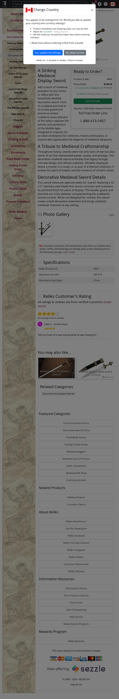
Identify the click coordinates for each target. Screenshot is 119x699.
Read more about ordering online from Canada (57, 42)
